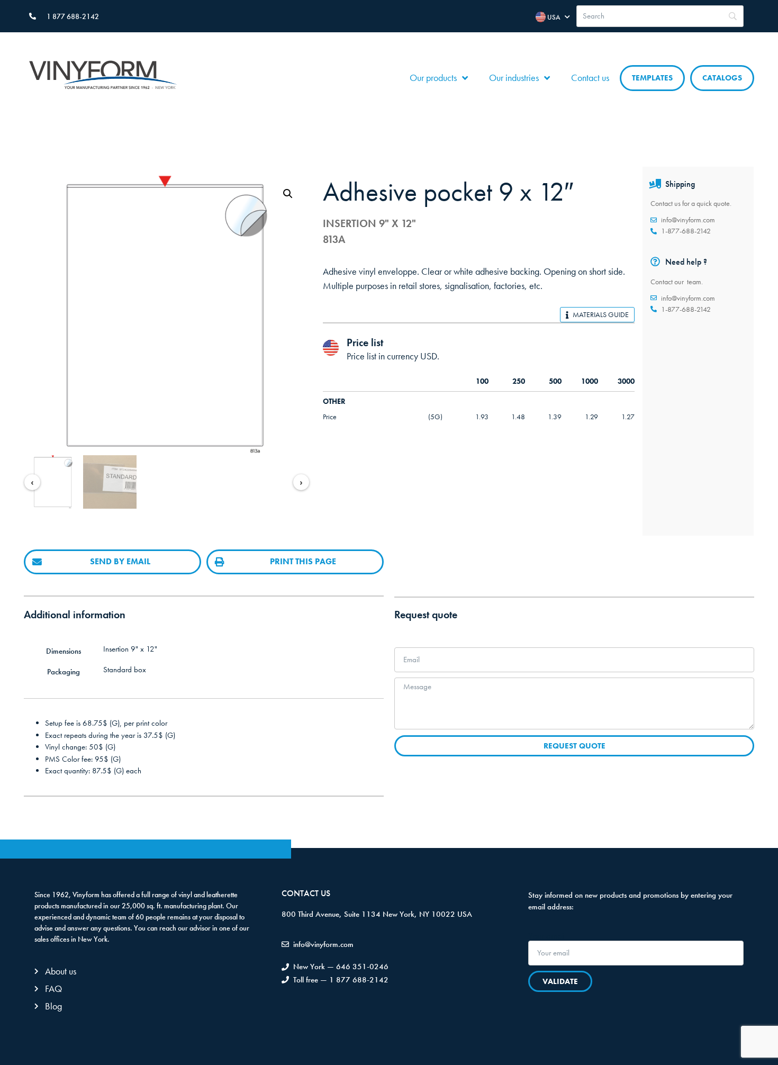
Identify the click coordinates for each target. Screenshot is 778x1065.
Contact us (590, 77)
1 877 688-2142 (73, 16)
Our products (433, 77)
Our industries (514, 77)
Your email (547, 936)
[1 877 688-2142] (32, 16)
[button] (287, 193)
